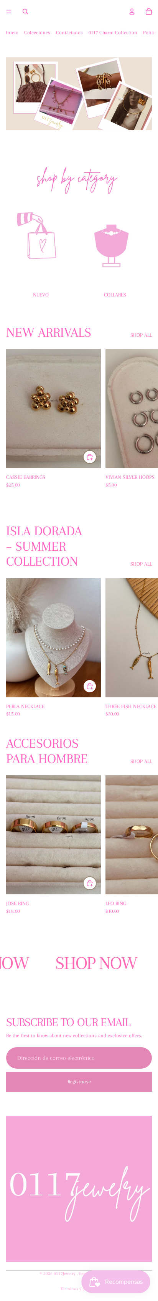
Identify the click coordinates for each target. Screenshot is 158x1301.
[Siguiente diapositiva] (143, 249)
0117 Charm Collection (113, 32)
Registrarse (79, 1081)
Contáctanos (69, 32)
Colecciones (37, 32)
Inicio (12, 32)
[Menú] (9, 11)
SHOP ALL (141, 335)
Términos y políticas (79, 1288)
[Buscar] (25, 11)
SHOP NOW (89, 963)
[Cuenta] (131, 11)
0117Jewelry (65, 1273)
